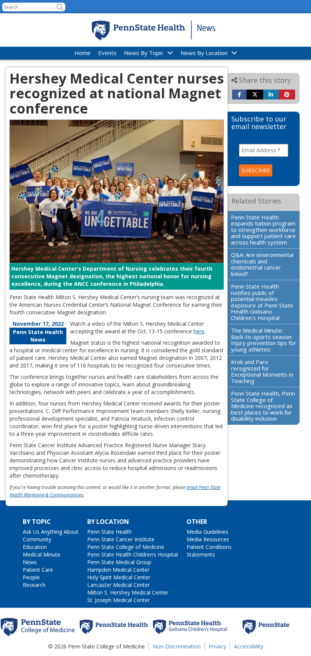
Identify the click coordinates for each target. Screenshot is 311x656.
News (30, 562)
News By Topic (143, 53)
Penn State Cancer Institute (120, 539)
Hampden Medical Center (118, 569)
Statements (201, 554)
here (198, 331)
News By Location (204, 53)
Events (107, 53)
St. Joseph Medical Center (118, 600)
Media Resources (208, 539)
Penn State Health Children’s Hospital (132, 554)
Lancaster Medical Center (118, 584)
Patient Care (38, 569)
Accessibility (248, 646)
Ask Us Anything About (51, 531)
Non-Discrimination (177, 646)
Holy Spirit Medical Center (118, 577)
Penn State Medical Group (119, 562)
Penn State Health (109, 531)
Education (35, 546)
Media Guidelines (207, 531)
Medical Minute (41, 554)
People (31, 577)
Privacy (217, 646)
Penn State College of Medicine (125, 546)
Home (82, 53)
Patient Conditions (209, 546)
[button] (60, 7)
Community (37, 539)
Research (34, 584)
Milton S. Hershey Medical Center (127, 592)
